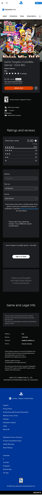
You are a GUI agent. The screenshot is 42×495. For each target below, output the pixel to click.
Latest (5, 16)
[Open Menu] (2, 3)
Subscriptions (31, 16)
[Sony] (37, 494)
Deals (22, 16)
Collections (13, 16)
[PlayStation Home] (21, 3)
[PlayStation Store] (9, 9)
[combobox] (21, 178)
